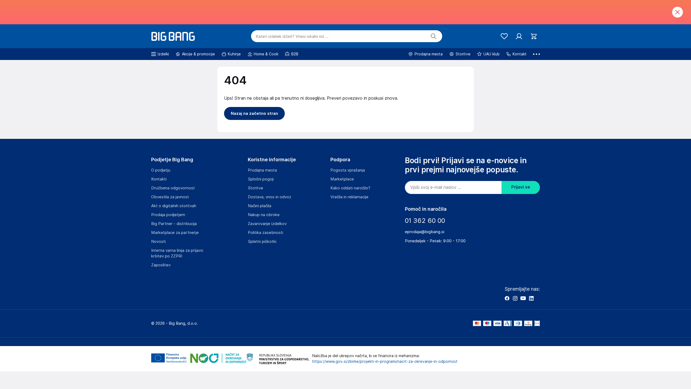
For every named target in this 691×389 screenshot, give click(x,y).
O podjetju (160, 170)
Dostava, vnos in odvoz (269, 196)
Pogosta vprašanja (347, 170)
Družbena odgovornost (173, 188)
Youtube (523, 298)
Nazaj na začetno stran (254, 113)
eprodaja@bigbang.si (424, 231)
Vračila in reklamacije (349, 196)
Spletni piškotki (262, 241)
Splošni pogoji (261, 179)
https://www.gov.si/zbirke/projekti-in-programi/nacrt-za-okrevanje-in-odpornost (385, 361)
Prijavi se (520, 187)
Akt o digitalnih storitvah (173, 205)
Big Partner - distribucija (174, 223)
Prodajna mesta (262, 170)
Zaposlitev (161, 265)
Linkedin (531, 298)
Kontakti (159, 179)
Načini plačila (259, 205)
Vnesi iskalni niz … (292, 36)
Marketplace (342, 179)
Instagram (515, 298)
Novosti (158, 241)
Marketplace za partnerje (175, 232)
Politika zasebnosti (265, 232)
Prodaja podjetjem (168, 214)
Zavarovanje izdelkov (267, 223)
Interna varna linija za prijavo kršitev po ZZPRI (177, 253)
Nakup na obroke (264, 214)
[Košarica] (534, 36)
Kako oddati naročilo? (350, 188)
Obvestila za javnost (170, 196)
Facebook (506, 298)
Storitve (255, 188)
